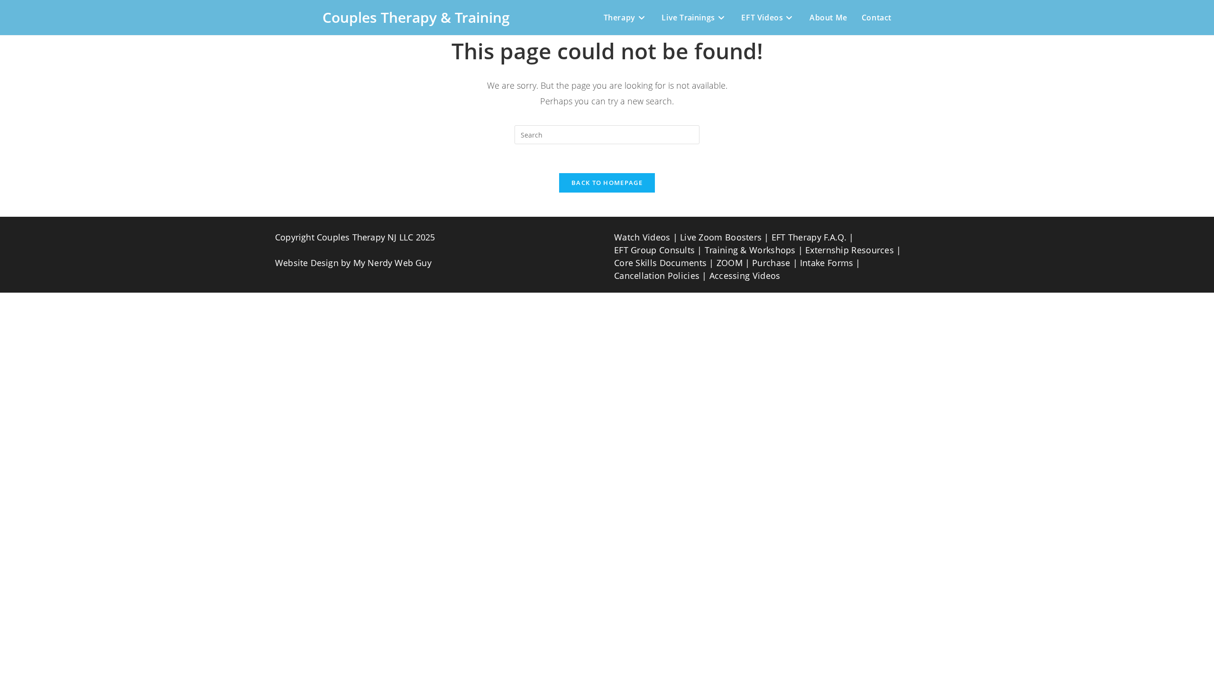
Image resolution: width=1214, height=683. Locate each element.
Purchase (771, 262)
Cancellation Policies (656, 275)
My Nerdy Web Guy (392, 262)
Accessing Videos (745, 275)
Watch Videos (642, 237)
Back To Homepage (607, 182)
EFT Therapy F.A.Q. (809, 237)
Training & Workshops (750, 250)
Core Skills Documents (660, 262)
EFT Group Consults (654, 250)
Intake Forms (827, 262)
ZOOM (730, 262)
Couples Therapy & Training (416, 17)
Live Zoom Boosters (721, 237)
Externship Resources (849, 250)
